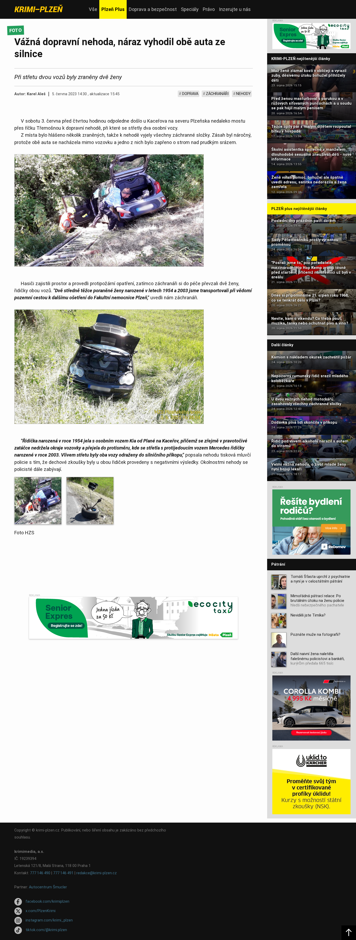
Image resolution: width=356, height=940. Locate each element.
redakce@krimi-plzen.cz (96, 873)
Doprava (190, 94)
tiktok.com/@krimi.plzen (46, 930)
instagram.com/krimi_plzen (49, 920)
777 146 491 (63, 873)
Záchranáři (217, 94)
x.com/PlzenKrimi (41, 911)
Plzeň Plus (113, 9)
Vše (93, 9)
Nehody (243, 94)
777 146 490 (40, 873)
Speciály (190, 9)
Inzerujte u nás (235, 9)
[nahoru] (348, 932)
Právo (209, 9)
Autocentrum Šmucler (48, 887)
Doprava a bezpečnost (153, 9)
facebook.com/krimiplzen (47, 901)
